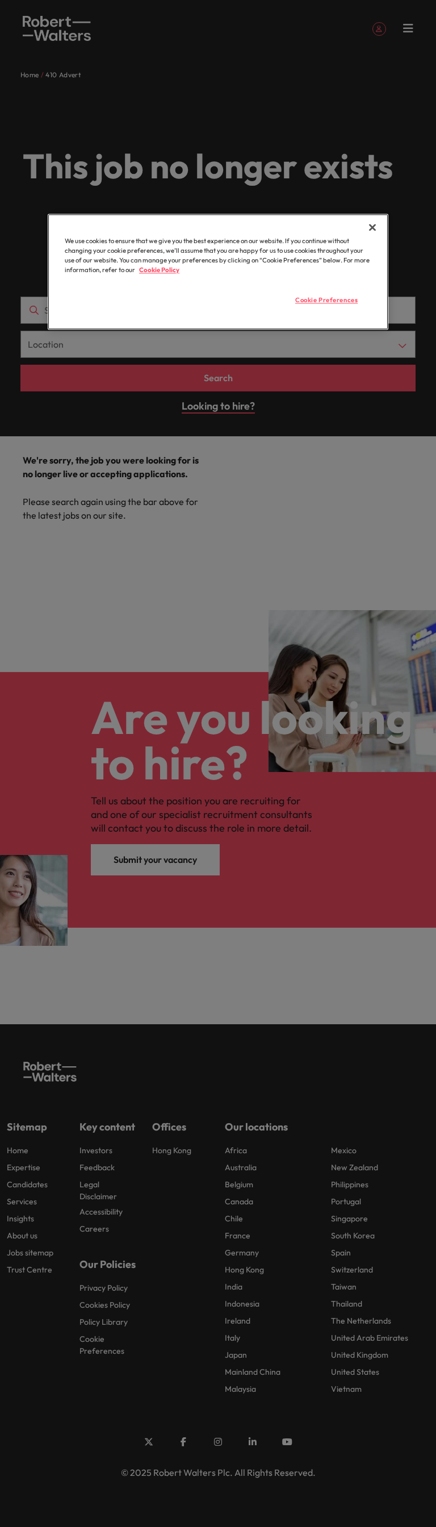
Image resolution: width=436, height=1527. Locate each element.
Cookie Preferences (326, 300)
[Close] (372, 227)
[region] (218, 272)
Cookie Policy (159, 270)
